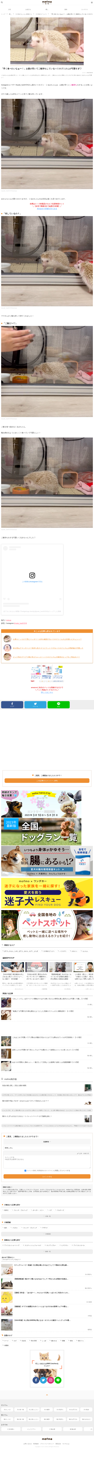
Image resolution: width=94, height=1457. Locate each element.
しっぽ (44, 1341)
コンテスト (84, 9)
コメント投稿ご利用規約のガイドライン (40, 1170)
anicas (8, 620)
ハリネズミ (63, 951)
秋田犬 (6, 1210)
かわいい (74, 951)
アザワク (45, 1228)
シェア (12, 706)
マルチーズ (60, 1210)
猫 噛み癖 (73, 1429)
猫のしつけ (7, 1419)
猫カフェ (81, 1341)
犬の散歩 (86, 1409)
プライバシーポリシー (47, 1444)
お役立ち (28, 9)
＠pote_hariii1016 (20, 623)
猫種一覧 (48, 1251)
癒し (47, 9)
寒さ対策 (34, 1341)
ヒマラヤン (64, 1245)
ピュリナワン (31, 1429)
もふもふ (85, 951)
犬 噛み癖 (52, 1429)
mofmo (47, 2)
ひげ (15, 1341)
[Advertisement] (47, 740)
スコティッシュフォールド (33, 1245)
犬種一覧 (48, 1216)
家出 (71, 1341)
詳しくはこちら (47, 692)
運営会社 (58, 1444)
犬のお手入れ (73, 1409)
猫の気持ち (60, 1419)
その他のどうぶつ (48, 951)
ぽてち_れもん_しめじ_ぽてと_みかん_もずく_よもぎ (21, 951)
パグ (50, 1210)
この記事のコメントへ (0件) (47, 780)
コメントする (47, 1177)
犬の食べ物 (20, 1409)
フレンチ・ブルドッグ (21, 1210)
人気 (9, 9)
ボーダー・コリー (38, 1210)
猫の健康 (47, 1419)
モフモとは (65, 1444)
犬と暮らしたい (33, 1409)
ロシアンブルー (51, 1245)
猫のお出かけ (86, 1419)
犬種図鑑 (48, 1234)
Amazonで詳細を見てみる (47, 208)
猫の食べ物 (20, 1419)
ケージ (6, 1341)
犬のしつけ (7, 1409)
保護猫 (6, 1345)
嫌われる (54, 1341)
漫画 (65, 9)
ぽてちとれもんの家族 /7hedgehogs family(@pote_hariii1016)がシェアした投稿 (32, 611)
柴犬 (5, 1228)
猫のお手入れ (73, 1419)
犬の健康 (47, 1409)
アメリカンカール (79, 1245)
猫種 (63, 1341)
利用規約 (36, 1444)
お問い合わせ (28, 1444)
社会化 (24, 1341)
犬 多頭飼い (11, 1429)
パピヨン (15, 1228)
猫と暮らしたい (33, 1419)
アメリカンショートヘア (11, 1245)
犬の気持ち (60, 1409)
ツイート (35, 706)
